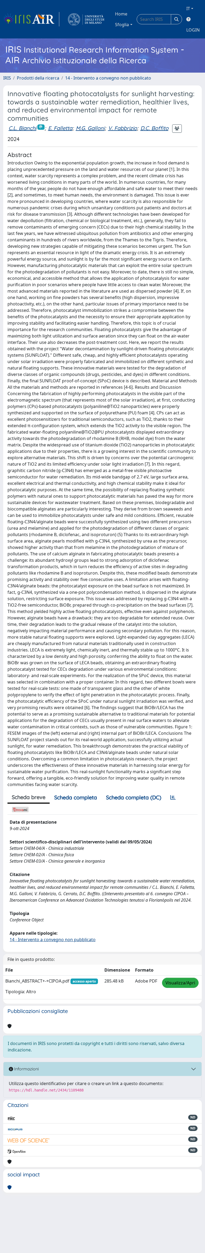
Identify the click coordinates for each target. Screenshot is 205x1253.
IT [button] (188, 8)
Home (121, 14)
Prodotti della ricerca (38, 78)
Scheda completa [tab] (75, 797)
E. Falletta (60, 128)
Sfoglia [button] (122, 25)
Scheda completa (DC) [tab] (133, 797)
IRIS (7, 78)
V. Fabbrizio (122, 128)
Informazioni (26, 1068)
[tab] (173, 797)
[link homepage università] (86, 19)
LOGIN (193, 30)
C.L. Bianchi (22, 128)
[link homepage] (31, 19)
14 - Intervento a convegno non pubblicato (108, 78)
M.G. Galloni (90, 128)
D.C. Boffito (154, 128)
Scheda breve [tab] (28, 797)
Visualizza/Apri (180, 983)
